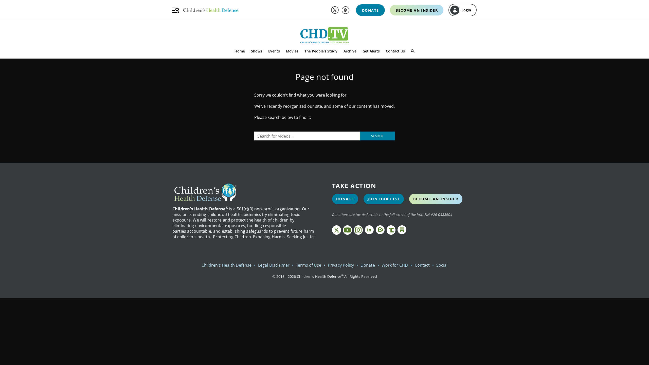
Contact (422, 265)
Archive (350, 51)
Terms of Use (308, 265)
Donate (345, 198)
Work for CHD (395, 265)
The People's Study (320, 51)
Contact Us (395, 51)
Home (240, 51)
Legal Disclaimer (274, 265)
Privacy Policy (341, 265)
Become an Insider (436, 198)
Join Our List (384, 198)
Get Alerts (371, 51)
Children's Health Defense (227, 265)
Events (274, 51)
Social (441, 265)
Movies (292, 51)
